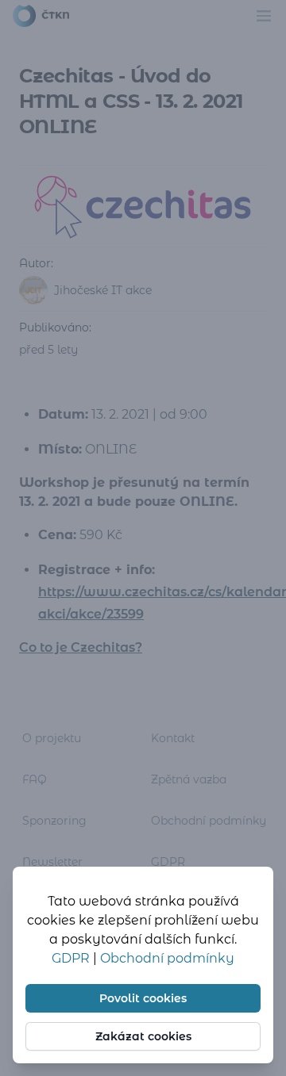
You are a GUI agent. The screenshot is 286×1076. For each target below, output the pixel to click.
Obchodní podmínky (167, 958)
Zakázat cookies (143, 1036)
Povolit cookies (143, 998)
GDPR (72, 958)
